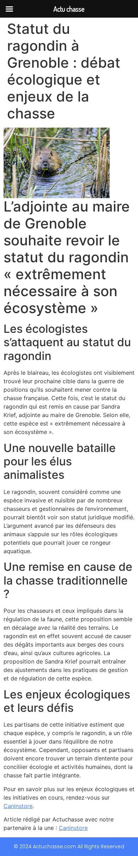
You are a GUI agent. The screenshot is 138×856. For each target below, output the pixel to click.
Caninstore (18, 805)
